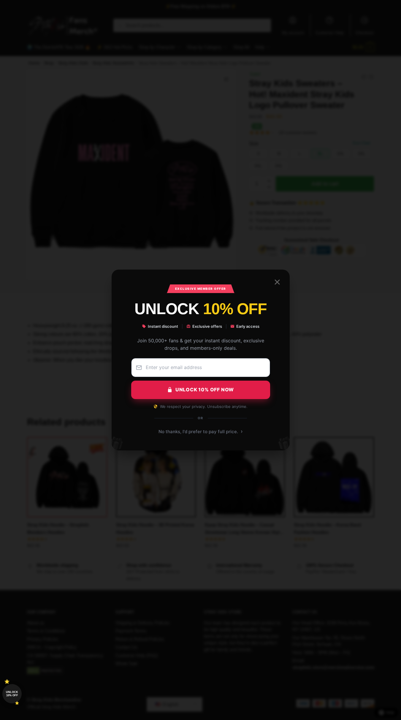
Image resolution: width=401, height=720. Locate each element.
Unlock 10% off (12, 694)
